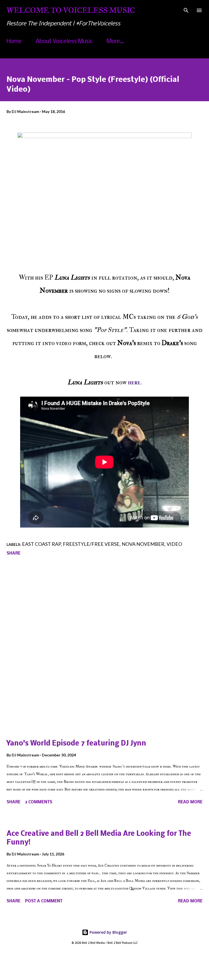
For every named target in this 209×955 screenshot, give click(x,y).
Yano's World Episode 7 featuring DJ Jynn (76, 743)
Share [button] (13, 553)
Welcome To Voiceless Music (71, 10)
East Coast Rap (41, 544)
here (134, 382)
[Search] (186, 10)
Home (14, 41)
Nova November (143, 544)
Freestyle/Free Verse (91, 544)
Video (174, 544)
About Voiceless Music (64, 41)
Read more (190, 802)
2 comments (38, 802)
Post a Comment (43, 901)
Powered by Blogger (107, 932)
